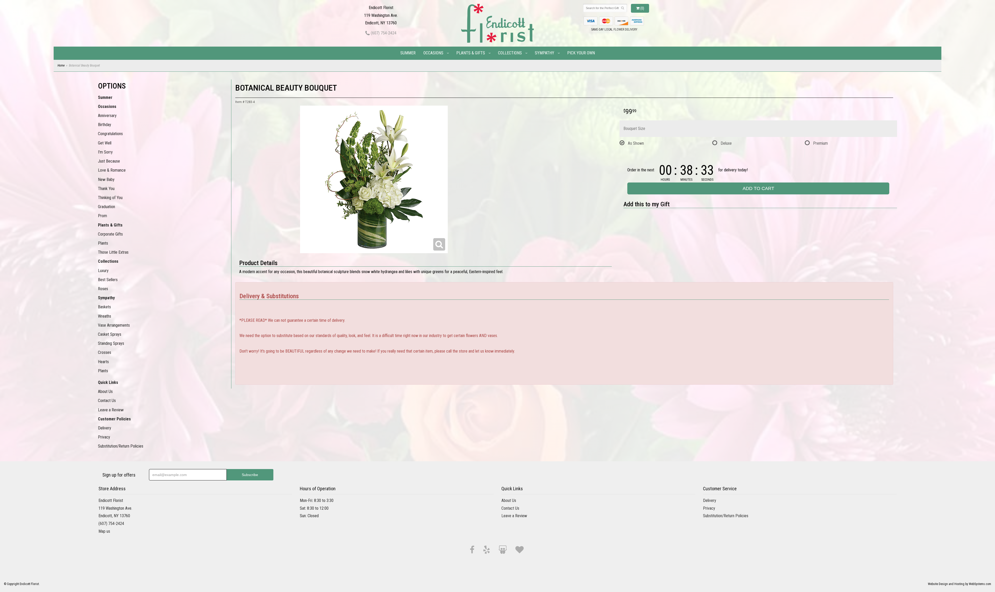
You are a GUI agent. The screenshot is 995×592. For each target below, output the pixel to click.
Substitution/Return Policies (120, 446)
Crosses (104, 352)
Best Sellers (108, 279)
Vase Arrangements (114, 325)
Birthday (104, 124)
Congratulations (110, 133)
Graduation (106, 206)
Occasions (433, 52)
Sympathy (544, 52)
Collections (510, 52)
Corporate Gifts (110, 234)
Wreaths (104, 316)
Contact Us (107, 400)
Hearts (103, 361)
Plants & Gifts (470, 52)
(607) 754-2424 (383, 33)
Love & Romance (112, 170)
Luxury (103, 270)
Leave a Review (111, 409)
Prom (102, 215)
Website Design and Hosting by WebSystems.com (959, 584)
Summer (408, 52)
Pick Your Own (581, 52)
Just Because (109, 161)
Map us (104, 531)
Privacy (104, 437)
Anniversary (107, 115)
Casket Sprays (109, 334)
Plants (103, 243)
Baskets (104, 306)
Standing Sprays (111, 343)
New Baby (106, 179)
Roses (103, 288)
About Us (105, 391)
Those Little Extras (113, 252)
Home (61, 65)
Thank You (106, 188)
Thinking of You (110, 197)
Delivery (104, 428)
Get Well (104, 143)
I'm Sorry (105, 152)
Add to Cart (758, 188)
